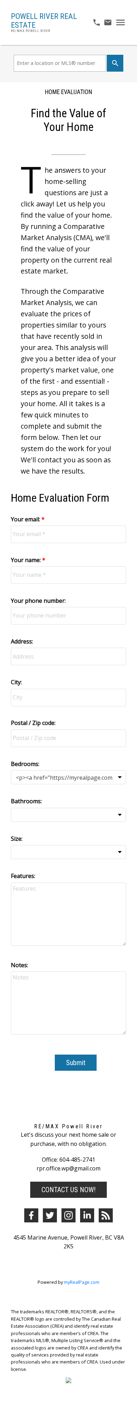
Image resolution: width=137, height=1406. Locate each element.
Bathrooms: (26, 801)
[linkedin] (87, 1215)
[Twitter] (50, 1215)
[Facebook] (31, 1215)
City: (16, 682)
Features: (23, 876)
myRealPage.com (81, 1282)
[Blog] (106, 1215)
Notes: (19, 965)
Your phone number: (38, 601)
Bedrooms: (25, 764)
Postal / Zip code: (33, 723)
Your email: (26, 519)
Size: (16, 839)
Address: (22, 641)
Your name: (26, 560)
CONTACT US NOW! (68, 1190)
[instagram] (68, 1215)
